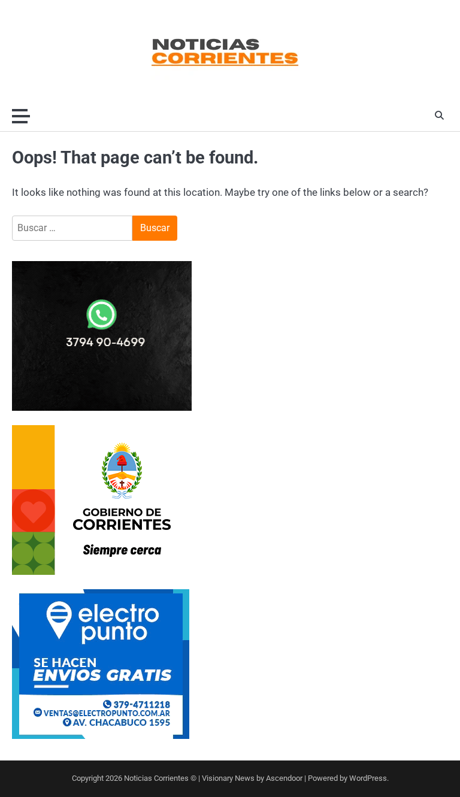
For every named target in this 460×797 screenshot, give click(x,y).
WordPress (368, 778)
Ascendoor (284, 778)
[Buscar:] (72, 228)
